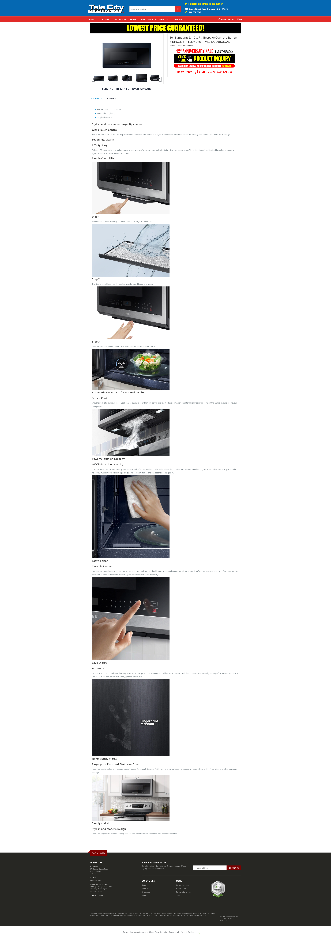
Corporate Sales (182, 885)
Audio (133, 19)
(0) (240, 19)
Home (92, 19)
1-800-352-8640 (194, 12)
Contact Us (146, 892)
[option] (126, 54)
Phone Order (181, 888)
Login (178, 895)
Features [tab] (111, 98)
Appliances (161, 19)
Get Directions (96, 895)
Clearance (176, 19)
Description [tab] (96, 98)
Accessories (147, 19)
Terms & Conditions (183, 892)
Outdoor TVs (120, 19)
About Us (145, 888)
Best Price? (204, 72)
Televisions (103, 19)
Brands (144, 895)
